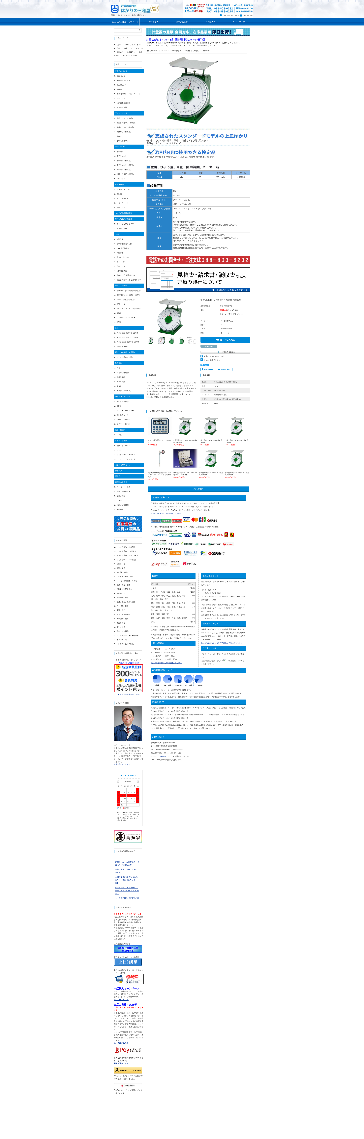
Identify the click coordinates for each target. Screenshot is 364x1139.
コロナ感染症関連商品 (123, 213)
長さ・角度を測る (123, 614)
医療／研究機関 (123, 505)
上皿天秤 (120, 52)
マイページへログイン (231, 15)
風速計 (119, 322)
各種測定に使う (123, 619)
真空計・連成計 (123, 346)
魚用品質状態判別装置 (123, 219)
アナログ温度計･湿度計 (126, 300)
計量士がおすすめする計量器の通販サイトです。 (131, 15)
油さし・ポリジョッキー (126, 455)
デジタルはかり (121, 71)
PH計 (119, 368)
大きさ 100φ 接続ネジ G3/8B (128, 342)
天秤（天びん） (121, 147)
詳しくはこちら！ (121, 1043)
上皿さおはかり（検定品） (127, 123)
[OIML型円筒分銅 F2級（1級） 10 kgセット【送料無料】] (185, 466)
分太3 (119, 45)
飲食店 (119, 500)
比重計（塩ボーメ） (124, 391)
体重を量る (121, 568)
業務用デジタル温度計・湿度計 (128, 295)
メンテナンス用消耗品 (125, 644)
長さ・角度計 (120, 430)
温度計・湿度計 (121, 286)
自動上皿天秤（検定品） (126, 174)
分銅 (118, 48)
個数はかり (121, 179)
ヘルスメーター (123, 199)
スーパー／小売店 (123, 487)
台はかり (120, 89)
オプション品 (122, 107)
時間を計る (121, 593)
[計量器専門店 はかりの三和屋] (135, 8)
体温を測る (121, 623)
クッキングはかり (123, 189)
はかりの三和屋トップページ (125, 22)
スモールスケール (123, 80)
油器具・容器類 (121, 441)
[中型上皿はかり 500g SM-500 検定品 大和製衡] (185, 433)
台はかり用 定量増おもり (126, 275)
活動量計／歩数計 (123, 420)
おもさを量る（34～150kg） (128, 555)
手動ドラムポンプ (123, 446)
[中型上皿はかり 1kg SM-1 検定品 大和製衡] (237, 433)
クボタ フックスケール (133, 45)
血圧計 (119, 406)
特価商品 (118, 471)
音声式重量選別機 (123, 103)
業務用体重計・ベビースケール (128, 94)
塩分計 (119, 386)
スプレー (120, 450)
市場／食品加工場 (123, 491)
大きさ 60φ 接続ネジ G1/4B (127, 333)
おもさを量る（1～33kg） (127, 551)
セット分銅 (121, 262)
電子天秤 (120, 152)
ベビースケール (123, 203)
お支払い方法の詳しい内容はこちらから (166, 514)
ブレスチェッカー (123, 415)
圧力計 (117, 328)
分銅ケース (121, 266)
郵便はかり (121, 207)
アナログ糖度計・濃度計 (126, 357)
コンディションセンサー (126, 318)
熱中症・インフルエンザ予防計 (128, 309)
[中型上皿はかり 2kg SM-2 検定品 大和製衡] (211, 433)
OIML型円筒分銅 (123, 248)
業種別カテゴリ (121, 482)
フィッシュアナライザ (130, 56)
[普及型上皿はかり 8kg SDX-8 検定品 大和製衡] (211, 466)
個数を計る (121, 564)
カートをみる (248, 15)
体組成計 (120, 194)
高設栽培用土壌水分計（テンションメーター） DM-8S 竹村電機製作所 (159, 475)
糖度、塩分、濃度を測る (126, 602)
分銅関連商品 (122, 271)
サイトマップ (239, 22)
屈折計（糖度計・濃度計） (125, 352)
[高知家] (128, 842)
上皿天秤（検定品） (124, 170)
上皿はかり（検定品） (192, 51)
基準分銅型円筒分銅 (124, 244)
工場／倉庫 (121, 496)
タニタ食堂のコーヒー (123, 465)
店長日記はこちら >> (122, 764)
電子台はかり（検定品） (126, 165)
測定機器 (118, 363)
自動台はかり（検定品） (126, 127)
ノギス (119, 435)
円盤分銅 (120, 253)
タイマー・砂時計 (123, 424)
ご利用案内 (154, 22)
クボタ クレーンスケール (133, 48)
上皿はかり (131, 52)
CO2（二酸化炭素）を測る (127, 581)
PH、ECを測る (122, 606)
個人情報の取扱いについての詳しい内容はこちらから (221, 643)
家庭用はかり (120, 184)
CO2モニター (122, 304)
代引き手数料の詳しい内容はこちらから (166, 663)
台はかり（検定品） (124, 132)
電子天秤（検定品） (124, 161)
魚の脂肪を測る (123, 572)
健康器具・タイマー (123, 396)
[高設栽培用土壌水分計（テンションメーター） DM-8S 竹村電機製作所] (160, 466)
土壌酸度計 (121, 377)
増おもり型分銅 (123, 257)
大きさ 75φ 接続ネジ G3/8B (127, 338)
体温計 (119, 313)
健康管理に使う (123, 598)
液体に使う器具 (123, 631)
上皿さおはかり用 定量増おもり (129, 280)
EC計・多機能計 (123, 373)
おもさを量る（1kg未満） (126, 547)
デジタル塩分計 (123, 402)
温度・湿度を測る (123, 585)
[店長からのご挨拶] (128, 740)
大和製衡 (206, 51)
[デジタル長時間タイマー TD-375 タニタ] (160, 433)
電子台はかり (122, 156)
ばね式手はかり (123, 141)
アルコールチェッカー (125, 411)
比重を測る (121, 610)
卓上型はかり (122, 85)
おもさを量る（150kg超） (127, 560)
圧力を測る (121, 627)
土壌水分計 (121, 382)
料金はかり (121, 98)
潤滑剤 (117, 476)
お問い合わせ (182, 22)
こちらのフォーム (164, 756)
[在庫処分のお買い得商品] (128, 531)
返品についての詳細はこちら (214, 356)
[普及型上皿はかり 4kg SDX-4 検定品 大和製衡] (237, 466)
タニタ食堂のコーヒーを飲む (128, 636)
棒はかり (120, 136)
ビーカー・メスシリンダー (127, 459)
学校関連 (120, 510)
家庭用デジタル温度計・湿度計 (128, 291)
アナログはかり (175, 51)
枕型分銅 (120, 239)
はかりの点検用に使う (125, 576)
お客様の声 (210, 22)
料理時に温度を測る (124, 589)
